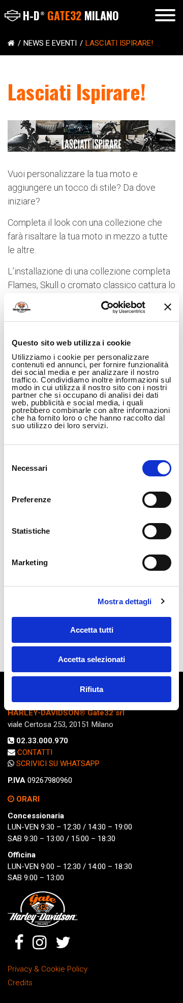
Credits (20, 982)
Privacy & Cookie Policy (47, 969)
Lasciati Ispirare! (119, 43)
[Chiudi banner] (167, 306)
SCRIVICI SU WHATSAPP (58, 763)
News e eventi (50, 43)
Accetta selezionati (91, 659)
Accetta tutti (91, 630)
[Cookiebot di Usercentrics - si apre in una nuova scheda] (107, 307)
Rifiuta (91, 689)
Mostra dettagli (125, 601)
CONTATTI (34, 752)
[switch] (156, 500)
